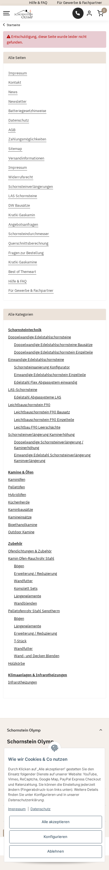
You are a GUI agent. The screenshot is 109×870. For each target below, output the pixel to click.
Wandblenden (25, 603)
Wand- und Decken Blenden (36, 655)
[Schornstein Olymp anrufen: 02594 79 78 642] (78, 13)
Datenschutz (40, 809)
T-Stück (20, 641)
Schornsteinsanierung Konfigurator (42, 367)
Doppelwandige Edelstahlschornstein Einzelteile (53, 352)
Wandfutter (23, 581)
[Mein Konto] (89, 13)
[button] (100, 13)
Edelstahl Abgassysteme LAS (37, 397)
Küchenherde (19, 502)
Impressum (17, 809)
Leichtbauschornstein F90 (29, 404)
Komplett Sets (25, 588)
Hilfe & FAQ (38, 2)
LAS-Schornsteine (22, 389)
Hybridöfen (17, 494)
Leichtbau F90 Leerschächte (37, 427)
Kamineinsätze (20, 517)
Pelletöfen (16, 487)
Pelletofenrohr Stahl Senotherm (34, 611)
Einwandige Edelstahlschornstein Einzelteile (50, 374)
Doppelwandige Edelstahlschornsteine (39, 337)
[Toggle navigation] (6, 13)
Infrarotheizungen (22, 682)
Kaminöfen (16, 479)
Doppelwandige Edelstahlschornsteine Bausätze (53, 344)
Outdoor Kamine (21, 532)
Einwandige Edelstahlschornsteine (36, 359)
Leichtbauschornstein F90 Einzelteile (44, 419)
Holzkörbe (16, 663)
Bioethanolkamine (22, 524)
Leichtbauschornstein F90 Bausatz (42, 412)
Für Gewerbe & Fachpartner (79, 2)
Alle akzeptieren (56, 821)
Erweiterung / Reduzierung (35, 573)
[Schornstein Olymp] (24, 13)
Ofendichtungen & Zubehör (30, 551)
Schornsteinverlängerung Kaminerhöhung (41, 434)
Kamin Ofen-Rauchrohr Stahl (31, 558)
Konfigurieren (55, 836)
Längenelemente (27, 596)
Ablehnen (55, 851)
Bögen (19, 566)
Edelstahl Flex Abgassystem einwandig (45, 382)
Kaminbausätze (20, 509)
